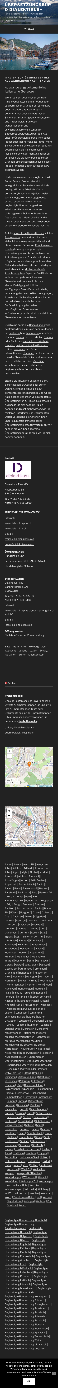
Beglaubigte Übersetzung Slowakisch (26, 1324)
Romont (11, 1101)
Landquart (21, 1012)
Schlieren (10, 1121)
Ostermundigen (27, 1077)
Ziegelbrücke (14, 1201)
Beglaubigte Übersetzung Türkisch (24, 1340)
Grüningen (11, 972)
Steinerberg (38, 1141)
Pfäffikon (37, 1081)
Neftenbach (11, 1048)
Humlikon (10, 988)
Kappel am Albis (40, 996)
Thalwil (46, 1149)
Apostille (38, 361)
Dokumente (30, 213)
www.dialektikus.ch (16, 528)
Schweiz (21, 153)
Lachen (9, 1012)
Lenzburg (37, 1020)
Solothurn (10, 1133)
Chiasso (46, 912)
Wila (33, 1189)
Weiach (42, 1177)
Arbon (24, 880)
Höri (48, 984)
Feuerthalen (39, 944)
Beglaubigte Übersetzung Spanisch (25, 1332)
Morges (9, 1040)
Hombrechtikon (15, 984)
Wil (26, 1189)
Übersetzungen (28, 205)
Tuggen (42, 1153)
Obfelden (46, 1064)
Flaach (39, 948)
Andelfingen (12, 880)
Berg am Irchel (15, 896)
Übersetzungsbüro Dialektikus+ (28, 7)
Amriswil (34, 876)
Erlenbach (36, 940)
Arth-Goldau (37, 880)
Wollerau (46, 1193)
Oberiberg (46, 1060)
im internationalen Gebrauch (32, 345)
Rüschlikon (11, 1109)
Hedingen (18, 976)
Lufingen (33, 1024)
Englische (14, 333)
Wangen (9, 1173)
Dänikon (21, 920)
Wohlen (34, 1193)
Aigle (24, 872)
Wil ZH (8, 1193)
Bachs (40, 884)
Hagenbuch (25, 972)
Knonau (9, 1004)
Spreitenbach (35, 1133)
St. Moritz (37, 1145)
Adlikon (17, 868)
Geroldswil (42, 960)
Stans (38, 1137)
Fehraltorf (23, 944)
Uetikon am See (29, 1157)
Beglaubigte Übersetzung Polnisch (24, 1300)
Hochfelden (46, 980)
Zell (39, 1197)
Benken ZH (45, 892)
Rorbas (22, 1101)
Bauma (43, 888)
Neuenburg (27, 1048)
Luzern (33, 650)
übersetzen (11, 281)
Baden (8, 888)
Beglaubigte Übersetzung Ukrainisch (26, 1344)
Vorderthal (13, 1169)
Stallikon (12, 1137)
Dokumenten (30, 309)
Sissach (45, 1129)
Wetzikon (34, 1185)
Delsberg (12, 924)
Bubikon (9, 908)
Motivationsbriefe (35, 269)
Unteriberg (34, 1161)
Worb (8, 1197)
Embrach (12, 940)
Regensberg (12, 1088)
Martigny (41, 1028)
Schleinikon (40, 1117)
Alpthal (33, 872)
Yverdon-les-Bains (23, 1197)
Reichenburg (44, 1088)
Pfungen (10, 1085)
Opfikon (36, 1073)
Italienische (27, 301)
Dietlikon (10, 928)
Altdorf (44, 872)
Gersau (9, 964)
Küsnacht (46, 1004)
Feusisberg (11, 948)
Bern (44, 380)
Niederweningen (29, 1052)
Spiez (22, 1133)
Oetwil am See (13, 1073)
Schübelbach (42, 1121)
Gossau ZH (11, 968)
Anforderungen (14, 257)
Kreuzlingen (31, 1004)
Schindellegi (14, 1117)
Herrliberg (45, 976)
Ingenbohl (40, 992)
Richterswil (22, 1093)
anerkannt (19, 349)
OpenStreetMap (45, 785)
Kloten (44, 1000)
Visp (25, 1165)
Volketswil (46, 1165)
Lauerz (31, 1016)
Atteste (9, 297)
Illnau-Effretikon (22, 992)
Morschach (22, 1040)
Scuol (39, 1125)
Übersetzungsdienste (17, 424)
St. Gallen (27, 384)
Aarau (8, 864)
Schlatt (27, 1117)
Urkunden (28, 353)
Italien (8, 101)
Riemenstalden (13, 1097)
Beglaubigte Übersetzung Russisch (25, 1312)
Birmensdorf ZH (14, 900)
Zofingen (29, 1201)
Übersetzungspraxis (25, 137)
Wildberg (43, 1189)
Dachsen (18, 916)
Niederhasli (11, 1052)
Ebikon (35, 932)
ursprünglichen (13, 309)
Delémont (46, 920)
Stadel (48, 1133)
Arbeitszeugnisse (15, 273)
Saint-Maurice (38, 1109)
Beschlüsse (27, 289)
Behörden (25, 221)
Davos (28, 916)
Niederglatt (42, 1048)
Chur (24, 646)
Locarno (21, 1024)
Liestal (49, 1020)
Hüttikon (40, 988)
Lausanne (35, 380)
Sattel (30, 1113)
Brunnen (28, 904)
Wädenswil (29, 1177)
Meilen (9, 1036)
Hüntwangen (25, 988)
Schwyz (44, 650)
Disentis (33, 928)
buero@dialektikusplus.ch (19, 544)
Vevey (17, 1165)
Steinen (24, 1141)
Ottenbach (11, 1081)
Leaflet (32, 785)
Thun (8, 1153)
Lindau (10, 1024)
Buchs (38, 908)
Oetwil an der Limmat (33, 1069)
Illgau (8, 992)
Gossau (44, 964)
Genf (44, 646)
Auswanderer (12, 237)
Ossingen (10, 1077)
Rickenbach (38, 1093)
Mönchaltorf (12, 1044)
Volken (34, 1165)
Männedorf (38, 1032)
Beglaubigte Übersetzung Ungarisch (25, 1348)
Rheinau (9, 1093)
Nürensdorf (11, 1056)
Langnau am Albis (15, 1016)
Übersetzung (12, 400)
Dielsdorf (24, 924)
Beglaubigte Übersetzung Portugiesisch (27, 1304)
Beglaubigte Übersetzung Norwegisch (26, 1296)
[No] (54, 1373)
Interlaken (23, 996)
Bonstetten (31, 900)
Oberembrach (36, 1056)
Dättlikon (33, 920)
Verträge (18, 285)
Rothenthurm (35, 1101)
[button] (29, 764)
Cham (36, 912)
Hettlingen (11, 980)
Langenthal (35, 1012)
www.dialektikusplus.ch (18, 523)
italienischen (12, 221)
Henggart (31, 976)
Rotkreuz (10, 1105)
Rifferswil (30, 1097)
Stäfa (47, 1137)
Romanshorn (45, 1097)
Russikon (22, 1105)
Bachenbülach (27, 884)
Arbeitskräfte (32, 189)
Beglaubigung (37, 325)
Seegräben (11, 1129)
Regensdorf (27, 1088)
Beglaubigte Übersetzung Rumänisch (26, 1308)
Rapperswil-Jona (33, 1085)
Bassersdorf (30, 888)
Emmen (23, 940)
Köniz (19, 1004)
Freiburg (34, 646)
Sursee (9, 1149)
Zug (49, 1201)
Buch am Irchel (24, 908)
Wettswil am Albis (17, 1185)
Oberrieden (13, 1064)
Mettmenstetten (24, 1036)
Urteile (43, 289)
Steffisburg (11, 1141)
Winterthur (21, 1193)
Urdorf (46, 1161)
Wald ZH (26, 1169)
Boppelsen (47, 900)
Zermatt (47, 1197)
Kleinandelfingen (28, 1000)
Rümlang (35, 1105)
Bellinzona (24, 892)
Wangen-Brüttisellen (29, 1173)
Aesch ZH (28, 864)
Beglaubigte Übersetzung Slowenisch (26, 1328)
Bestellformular (28, 721)
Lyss (17, 1028)
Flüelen (23, 952)
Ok (29, 1381)
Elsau (49, 936)
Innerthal (10, 996)
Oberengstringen (14, 1060)
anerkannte (20, 201)
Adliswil (28, 868)
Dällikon (9, 920)
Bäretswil (10, 892)
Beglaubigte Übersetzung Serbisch (25, 1320)
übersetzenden (13, 317)
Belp (34, 892)
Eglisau (9, 936)
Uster (8, 1165)
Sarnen (20, 1113)
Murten (39, 1044)
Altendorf (10, 876)
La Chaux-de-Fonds (32, 1008)
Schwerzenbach (14, 1125)
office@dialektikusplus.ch (19, 539)
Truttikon (18, 1153)
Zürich (42, 384)
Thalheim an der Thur (27, 1149)
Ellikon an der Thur (33, 936)
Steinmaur (11, 1145)
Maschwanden (13, 1032)
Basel (8, 646)
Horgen (31, 984)
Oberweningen (30, 1064)
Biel (35, 896)
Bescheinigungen (42, 293)
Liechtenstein (36, 654)
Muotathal (27, 1044)
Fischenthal (26, 948)
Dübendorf (11, 932)
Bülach (14, 912)
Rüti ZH (24, 1109)
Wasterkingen (13, 1177)
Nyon (23, 1056)
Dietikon (37, 924)
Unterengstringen (15, 1161)
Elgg (17, 936)
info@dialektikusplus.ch (18, 624)
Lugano (24, 380)
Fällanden (10, 944)
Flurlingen (10, 952)
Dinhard (21, 928)
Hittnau (33, 980)
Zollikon (40, 1201)
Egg (43, 932)
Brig (9, 904)
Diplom (20, 337)
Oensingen (13, 1069)
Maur (27, 1032)
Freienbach (23, 956)
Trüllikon (31, 1153)
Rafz (19, 1085)
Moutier (35, 1040)
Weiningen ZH (28, 1181)
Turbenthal (11, 1157)
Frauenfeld (35, 952)
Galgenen (20, 960)
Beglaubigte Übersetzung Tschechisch (27, 1336)
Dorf (43, 928)
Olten (27, 1073)
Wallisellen (39, 1169)
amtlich (9, 201)
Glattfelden (31, 964)
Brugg (17, 904)
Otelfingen (44, 1077)
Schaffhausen (13, 384)
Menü (31, 29)
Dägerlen (39, 916)
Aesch (17, 864)
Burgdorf (25, 912)
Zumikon (12, 1205)
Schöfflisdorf (25, 1121)
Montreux (42, 1036)
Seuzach (24, 1129)
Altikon (22, 876)
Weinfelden (11, 1181)
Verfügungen (12, 289)
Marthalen (28, 1028)
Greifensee (25, 968)
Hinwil (22, 980)
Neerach (46, 1052)
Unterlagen (11, 213)
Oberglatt (32, 1060)
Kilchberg (10, 1000)
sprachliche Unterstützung (29, 233)
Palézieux (24, 1081)
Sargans (9, 1113)
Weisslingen (46, 1181)
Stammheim (26, 1137)
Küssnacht (13, 1008)
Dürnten (24, 932)
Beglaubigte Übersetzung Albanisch (25, 1220)
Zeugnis (48, 337)
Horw (41, 984)
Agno (16, 872)
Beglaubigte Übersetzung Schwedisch (26, 1316)
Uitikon (44, 1157)
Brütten (39, 904)
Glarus (19, 964)
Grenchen (40, 968)
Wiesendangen (13, 1189)
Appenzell (10, 884)
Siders (35, 1129)
